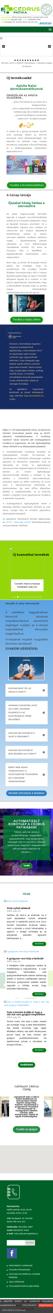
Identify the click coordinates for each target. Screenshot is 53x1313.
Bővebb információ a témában (26, 793)
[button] (3, 46)
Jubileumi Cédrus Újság (26, 1088)
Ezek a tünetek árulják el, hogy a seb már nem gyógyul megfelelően (26, 1013)
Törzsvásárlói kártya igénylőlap (24, 1286)
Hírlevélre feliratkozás (19, 1270)
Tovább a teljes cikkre (26, 319)
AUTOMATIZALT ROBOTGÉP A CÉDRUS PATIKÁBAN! (26, 824)
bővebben (39, 944)
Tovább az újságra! (26, 1129)
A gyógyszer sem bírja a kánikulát (25, 958)
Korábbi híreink (26, 1064)
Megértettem (45, 1305)
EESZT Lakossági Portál (18, 522)
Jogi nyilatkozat (16, 1282)
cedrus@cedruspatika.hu (26, 1233)
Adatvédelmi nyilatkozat (14, 1310)
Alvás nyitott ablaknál (18, 908)
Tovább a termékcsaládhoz (27, 185)
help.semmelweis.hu (34, 396)
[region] (26, 49)
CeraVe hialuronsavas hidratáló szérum (26, 585)
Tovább (26, 865)
